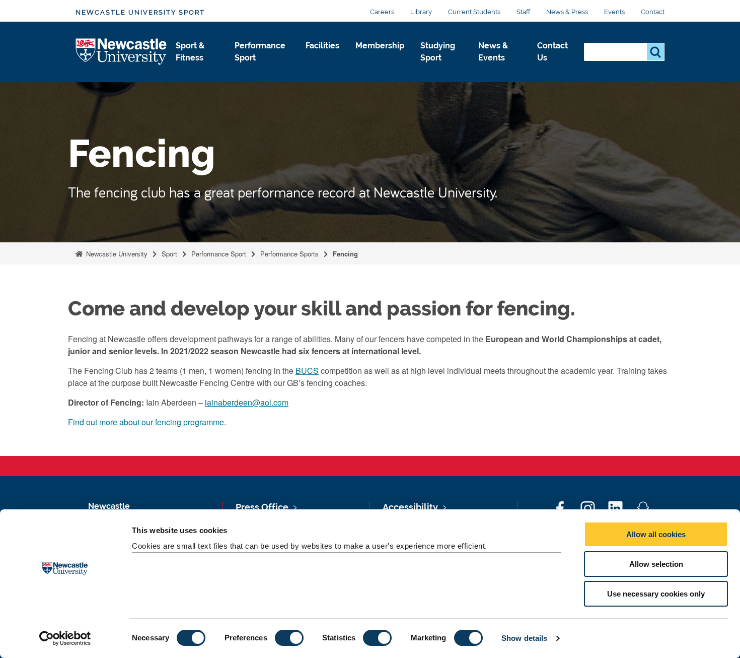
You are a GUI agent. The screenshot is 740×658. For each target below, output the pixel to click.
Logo (122, 52)
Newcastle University (115, 253)
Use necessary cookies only (656, 593)
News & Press (567, 12)
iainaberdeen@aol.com (246, 402)
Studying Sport (437, 51)
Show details (524, 638)
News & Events (493, 51)
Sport (169, 253)
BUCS (307, 370)
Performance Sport (260, 51)
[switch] (289, 638)
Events (614, 12)
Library (421, 12)
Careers (382, 12)
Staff (523, 12)
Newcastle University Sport (140, 12)
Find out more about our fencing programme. (147, 422)
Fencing (345, 253)
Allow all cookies (656, 534)
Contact (652, 12)
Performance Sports (289, 253)
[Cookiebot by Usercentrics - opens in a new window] (65, 638)
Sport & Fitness (190, 51)
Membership (379, 45)
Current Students (474, 12)
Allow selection (656, 564)
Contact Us (552, 51)
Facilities (322, 45)
